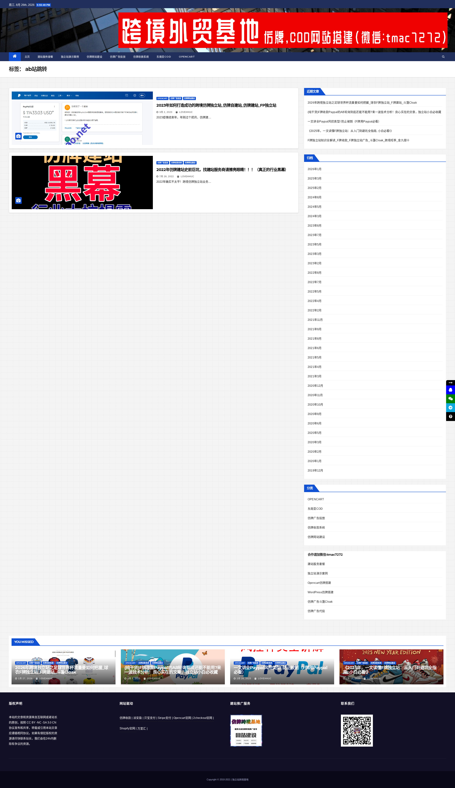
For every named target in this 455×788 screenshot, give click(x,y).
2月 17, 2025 (353, 678)
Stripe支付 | (165, 717)
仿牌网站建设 (94, 56)
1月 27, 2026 (25, 678)
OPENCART (187, 56)
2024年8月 (315, 197)
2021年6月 (315, 348)
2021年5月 (315, 357)
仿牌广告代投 (316, 611)
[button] (443, 56)
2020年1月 (315, 461)
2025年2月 (315, 187)
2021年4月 (315, 366)
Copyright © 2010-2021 (219, 779)
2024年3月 (315, 216)
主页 (27, 56)
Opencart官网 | (182, 717)
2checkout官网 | (203, 717)
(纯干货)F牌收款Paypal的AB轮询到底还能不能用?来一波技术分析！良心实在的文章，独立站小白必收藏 (374, 112)
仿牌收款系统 (141, 56)
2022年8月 (315, 272)
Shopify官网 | (128, 728)
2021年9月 (315, 329)
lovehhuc (186, 112)
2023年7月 (315, 235)
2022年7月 (315, 282)
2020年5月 (315, 432)
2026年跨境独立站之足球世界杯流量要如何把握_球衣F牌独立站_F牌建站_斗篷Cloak (362, 102)
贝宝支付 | (150, 717)
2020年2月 (315, 451)
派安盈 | (138, 717)
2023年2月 (315, 263)
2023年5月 (315, 244)
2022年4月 (315, 300)
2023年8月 (315, 225)
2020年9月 (315, 414)
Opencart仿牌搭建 (319, 582)
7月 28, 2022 (166, 176)
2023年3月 (315, 253)
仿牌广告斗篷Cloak (320, 601)
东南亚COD (164, 56)
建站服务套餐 (45, 56)
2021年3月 (315, 376)
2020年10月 (315, 404)
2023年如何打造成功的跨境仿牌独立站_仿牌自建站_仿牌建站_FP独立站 (216, 105)
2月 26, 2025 (244, 678)
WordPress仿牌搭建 (321, 592)
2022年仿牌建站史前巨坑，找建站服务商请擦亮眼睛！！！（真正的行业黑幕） (222, 169)
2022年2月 (315, 310)
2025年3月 (315, 178)
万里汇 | (142, 728)
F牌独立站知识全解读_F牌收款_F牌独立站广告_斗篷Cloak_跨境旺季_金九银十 (359, 140)
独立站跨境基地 (240, 779)
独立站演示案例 (70, 56)
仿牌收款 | (126, 717)
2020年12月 (315, 385)
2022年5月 (315, 291)
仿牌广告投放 (117, 56)
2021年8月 (315, 338)
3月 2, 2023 (165, 112)
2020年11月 (315, 395)
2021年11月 (315, 319)
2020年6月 (315, 423)
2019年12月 (315, 470)
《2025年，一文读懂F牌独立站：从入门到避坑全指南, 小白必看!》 (350, 130)
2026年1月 (315, 169)
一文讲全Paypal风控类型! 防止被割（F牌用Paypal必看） (344, 121)
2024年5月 (315, 206)
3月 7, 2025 (133, 678)
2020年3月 (315, 442)
